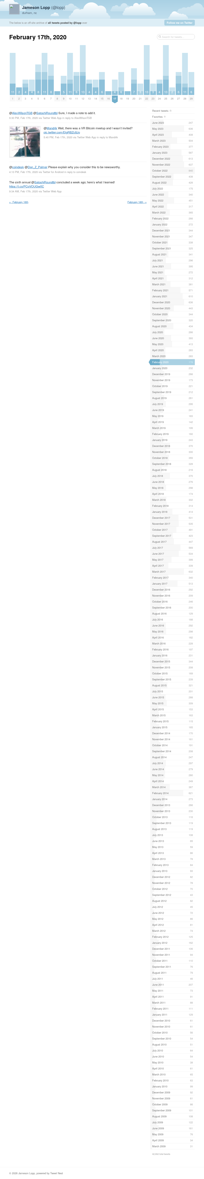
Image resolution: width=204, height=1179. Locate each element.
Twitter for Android (53, 172)
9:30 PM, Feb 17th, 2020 (23, 118)
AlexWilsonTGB (22, 113)
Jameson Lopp (26, 1173)
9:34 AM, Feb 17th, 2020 (23, 191)
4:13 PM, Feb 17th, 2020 (23, 172)
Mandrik (52, 128)
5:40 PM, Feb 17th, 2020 (58, 137)
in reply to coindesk (75, 172)
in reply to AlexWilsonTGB (77, 118)
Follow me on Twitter (179, 23)
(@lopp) (43, 7)
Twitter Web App (52, 118)
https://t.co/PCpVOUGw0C (26, 186)
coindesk (18, 167)
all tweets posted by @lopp (64, 23)
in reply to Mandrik (107, 137)
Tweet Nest (56, 1173)
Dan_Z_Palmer (37, 167)
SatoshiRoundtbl (47, 113)
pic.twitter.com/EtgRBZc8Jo (62, 132)
